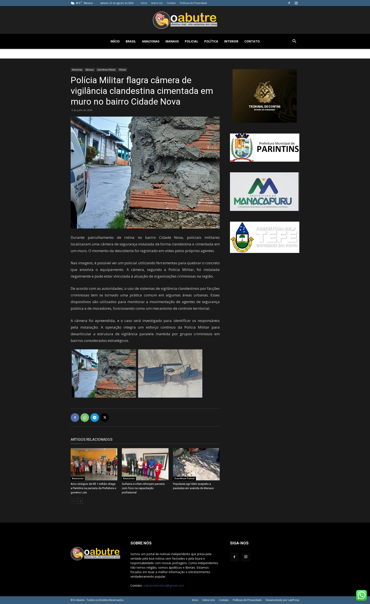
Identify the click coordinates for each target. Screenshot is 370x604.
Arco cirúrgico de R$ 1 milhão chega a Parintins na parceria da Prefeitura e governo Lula (93, 488)
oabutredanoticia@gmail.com (163, 585)
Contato (171, 3)
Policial (191, 41)
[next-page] (80, 501)
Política (211, 41)
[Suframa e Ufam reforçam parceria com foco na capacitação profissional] (145, 464)
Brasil (131, 41)
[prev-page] (73, 501)
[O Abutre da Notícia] (185, 20)
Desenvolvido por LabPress (282, 600)
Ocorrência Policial (106, 69)
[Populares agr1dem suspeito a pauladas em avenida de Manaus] (196, 464)
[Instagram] (296, 3)
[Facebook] (289, 3)
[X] (104, 417)
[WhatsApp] (85, 417)
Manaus (172, 41)
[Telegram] (94, 417)
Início (144, 3)
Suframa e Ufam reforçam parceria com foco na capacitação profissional (143, 488)
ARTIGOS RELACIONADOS (91, 439)
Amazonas (151, 41)
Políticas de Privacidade (193, 3)
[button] (294, 42)
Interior (231, 41)
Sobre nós (157, 3)
